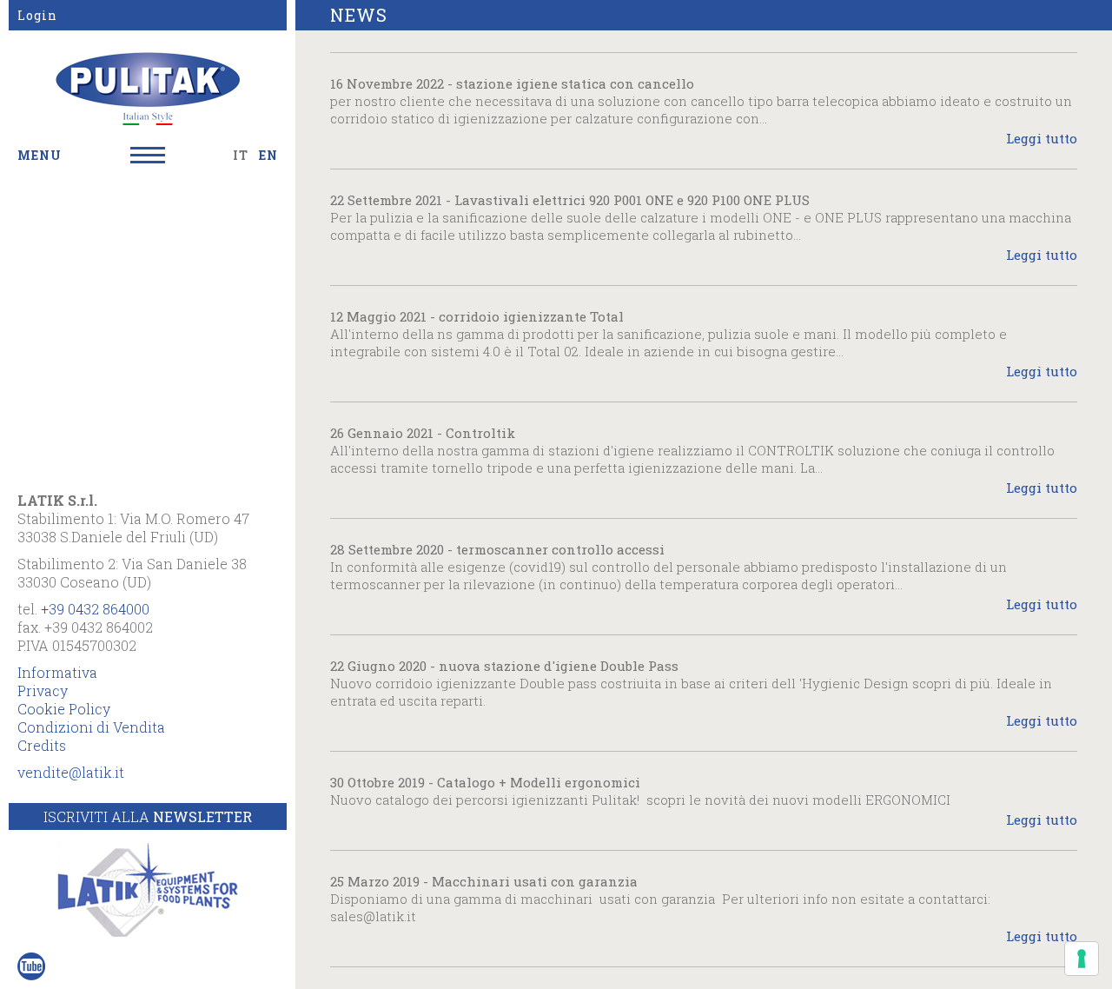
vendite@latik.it (70, 772)
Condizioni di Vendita (91, 727)
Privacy (42, 690)
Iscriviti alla (147, 816)
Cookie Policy (63, 709)
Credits (41, 745)
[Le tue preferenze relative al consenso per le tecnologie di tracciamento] (1081, 958)
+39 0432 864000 (95, 609)
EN (268, 155)
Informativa (57, 672)
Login (37, 15)
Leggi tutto (1041, 138)
